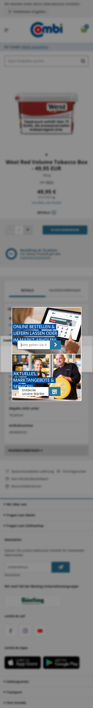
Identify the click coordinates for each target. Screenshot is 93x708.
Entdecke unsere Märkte (33, 392)
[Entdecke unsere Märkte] (54, 391)
